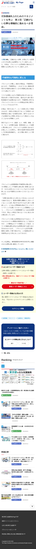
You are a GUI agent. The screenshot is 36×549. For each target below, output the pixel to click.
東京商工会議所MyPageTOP (10, 516)
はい (12, 343)
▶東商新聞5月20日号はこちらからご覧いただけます (17, 250)
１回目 (3, 59)
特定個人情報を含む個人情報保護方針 (13, 534)
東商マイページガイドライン (10, 521)
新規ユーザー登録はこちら (18, 286)
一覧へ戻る (6, 353)
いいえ (24, 343)
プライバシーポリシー (8, 529)
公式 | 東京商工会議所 (8, 525)
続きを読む (18, 381)
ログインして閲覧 (18, 308)
